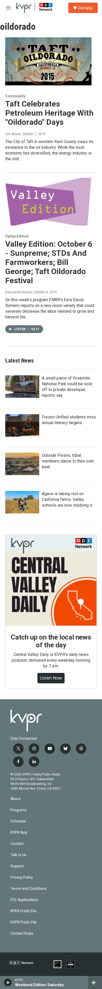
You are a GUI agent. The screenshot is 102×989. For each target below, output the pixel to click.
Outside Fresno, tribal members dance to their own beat (68, 461)
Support (17, 866)
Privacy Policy (21, 877)
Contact (17, 844)
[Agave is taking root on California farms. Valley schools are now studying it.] (22, 502)
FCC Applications (24, 900)
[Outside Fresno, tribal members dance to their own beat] (22, 464)
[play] (8, 982)
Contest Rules (21, 933)
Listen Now (51, 678)
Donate (85, 7)
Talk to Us (18, 855)
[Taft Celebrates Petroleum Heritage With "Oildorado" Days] (48, 61)
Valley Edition (17, 236)
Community (15, 96)
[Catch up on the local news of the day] (51, 580)
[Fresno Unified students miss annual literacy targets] (22, 425)
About (15, 799)
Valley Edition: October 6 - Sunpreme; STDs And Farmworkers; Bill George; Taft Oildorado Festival (48, 262)
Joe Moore (13, 134)
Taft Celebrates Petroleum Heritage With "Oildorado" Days (49, 113)
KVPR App (18, 832)
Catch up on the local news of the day (51, 641)
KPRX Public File (23, 911)
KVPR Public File (23, 922)
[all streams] (95, 982)
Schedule (18, 821)
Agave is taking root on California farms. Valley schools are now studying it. (67, 499)
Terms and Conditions (28, 889)
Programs (18, 810)
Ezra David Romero (18, 292)
